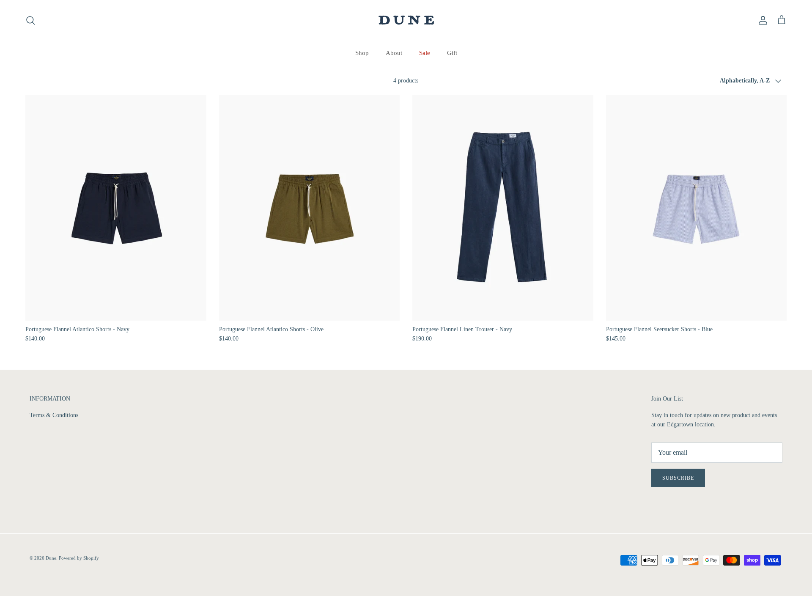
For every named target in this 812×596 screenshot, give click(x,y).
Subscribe (678, 478)
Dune (51, 557)
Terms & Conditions (54, 415)
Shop (362, 52)
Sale (424, 52)
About (394, 52)
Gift (452, 52)
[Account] (761, 20)
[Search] (30, 20)
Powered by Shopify (79, 557)
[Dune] (406, 20)
